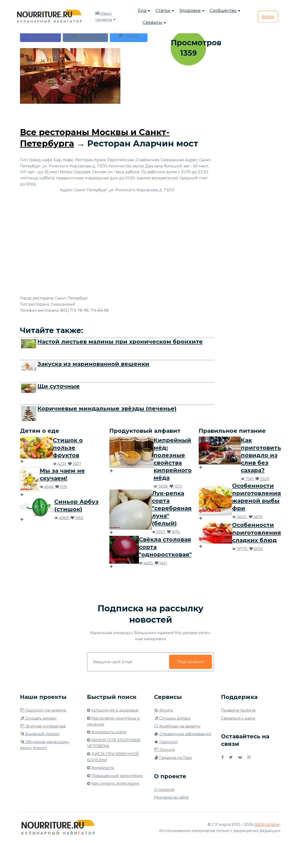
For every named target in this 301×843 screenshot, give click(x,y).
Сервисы (152, 22)
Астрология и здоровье (114, 710)
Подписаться (190, 661)
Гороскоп (168, 742)
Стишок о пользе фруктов (68, 448)
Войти (268, 17)
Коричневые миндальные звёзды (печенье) (107, 408)
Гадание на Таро (175, 757)
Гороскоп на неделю (45, 710)
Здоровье (190, 10)
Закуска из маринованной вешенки (93, 363)
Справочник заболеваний (184, 734)
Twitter (131, 36)
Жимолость (102, 768)
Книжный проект (41, 734)
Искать (165, 710)
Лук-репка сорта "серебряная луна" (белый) (172, 508)
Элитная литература (45, 726)
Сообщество (223, 10)
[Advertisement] (117, 114)
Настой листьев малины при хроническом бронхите (120, 341)
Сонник (167, 749)
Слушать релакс (40, 718)
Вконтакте (89, 36)
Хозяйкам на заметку (179, 726)
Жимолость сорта (108, 732)
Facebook (42, 36)
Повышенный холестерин (117, 776)
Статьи (162, 10)
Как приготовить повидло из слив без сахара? (261, 455)
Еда (142, 10)
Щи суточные (58, 386)
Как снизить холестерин (115, 783)
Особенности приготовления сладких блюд (256, 532)
